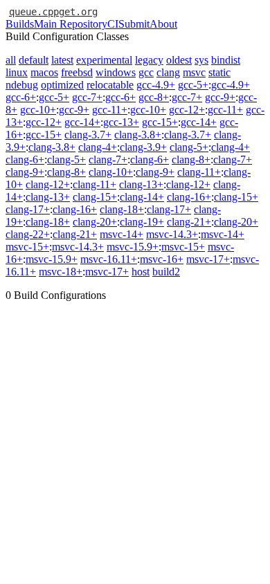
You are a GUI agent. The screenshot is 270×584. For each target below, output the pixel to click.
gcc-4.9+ (155, 85)
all (11, 60)
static (219, 72)
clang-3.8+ (137, 134)
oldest (179, 60)
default (33, 60)
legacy (149, 60)
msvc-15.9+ (133, 247)
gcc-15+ (160, 122)
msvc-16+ (161, 259)
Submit (134, 24)
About (163, 24)
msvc (194, 72)
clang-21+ (189, 222)
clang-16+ (189, 197)
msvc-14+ (121, 234)
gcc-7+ (87, 97)
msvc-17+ (208, 259)
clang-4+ (97, 147)
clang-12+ (48, 184)
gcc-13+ (121, 122)
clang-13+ (141, 184)
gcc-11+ (109, 110)
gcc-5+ (193, 85)
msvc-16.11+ (108, 259)
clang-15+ (95, 197)
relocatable (110, 85)
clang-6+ (25, 159)
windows (116, 72)
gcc (146, 72)
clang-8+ (191, 159)
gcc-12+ (187, 110)
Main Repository (70, 24)
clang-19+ (142, 222)
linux (17, 72)
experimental (104, 60)
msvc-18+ (60, 271)
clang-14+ (142, 197)
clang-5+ (189, 147)
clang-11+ (199, 172)
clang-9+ (25, 172)
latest (62, 60)
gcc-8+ (153, 97)
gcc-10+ (38, 110)
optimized (62, 85)
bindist (225, 60)
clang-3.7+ (87, 134)
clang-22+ (28, 234)
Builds (20, 24)
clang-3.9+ (143, 147)
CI (112, 24)
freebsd (77, 72)
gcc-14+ (82, 122)
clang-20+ (95, 222)
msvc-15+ (27, 247)
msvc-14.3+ (172, 234)
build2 (166, 271)
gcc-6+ (21, 97)
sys (201, 60)
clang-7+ (108, 159)
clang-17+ (28, 209)
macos (44, 72)
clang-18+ (122, 209)
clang (168, 72)
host (141, 271)
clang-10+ (111, 172)
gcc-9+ (220, 97)
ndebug (22, 85)
